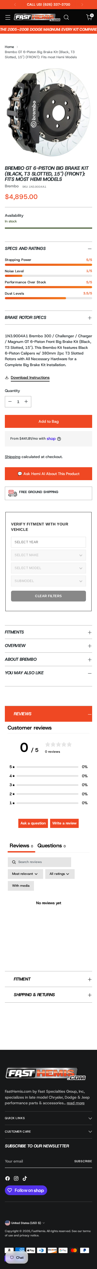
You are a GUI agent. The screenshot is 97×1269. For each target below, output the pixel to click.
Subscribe (83, 1161)
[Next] (82, 4)
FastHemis (38, 1231)
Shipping (12, 456)
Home (9, 46)
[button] (48, 767)
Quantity (12, 390)
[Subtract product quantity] (10, 401)
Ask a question (33, 823)
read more (76, 1103)
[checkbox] (21, 886)
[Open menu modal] (7, 17)
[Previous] (15, 4)
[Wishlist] (77, 17)
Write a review (64, 823)
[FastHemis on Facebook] (8, 1179)
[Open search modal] (66, 17)
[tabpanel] (48, 909)
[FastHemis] (36, 17)
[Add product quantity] (26, 401)
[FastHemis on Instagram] (16, 1179)
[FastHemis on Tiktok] (25, 1179)
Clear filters (48, 596)
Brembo (12, 186)
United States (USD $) (26, 1223)
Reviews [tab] (21, 845)
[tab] (51, 846)
